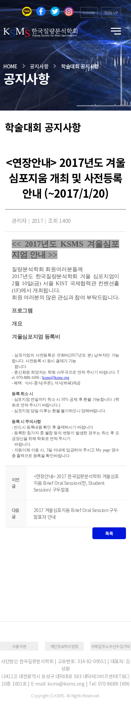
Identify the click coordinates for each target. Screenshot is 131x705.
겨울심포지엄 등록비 (36, 336)
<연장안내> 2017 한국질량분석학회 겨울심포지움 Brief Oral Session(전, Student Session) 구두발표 (76, 483)
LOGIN (88, 12)
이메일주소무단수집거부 (110, 646)
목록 (109, 533)
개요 (17, 323)
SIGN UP (111, 12)
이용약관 (19, 646)
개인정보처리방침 (64, 646)
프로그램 (22, 310)
